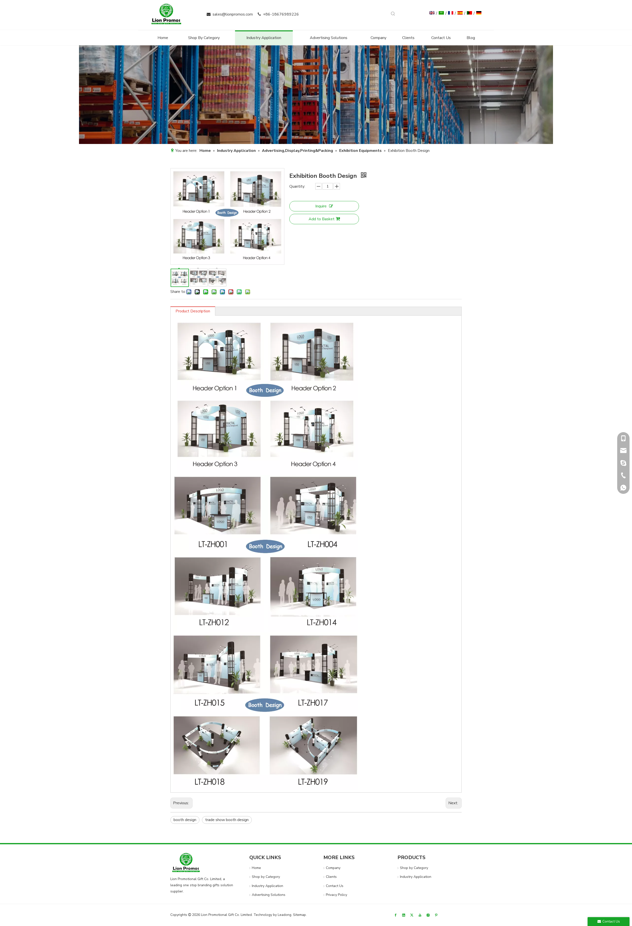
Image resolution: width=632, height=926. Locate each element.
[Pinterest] (436, 915)
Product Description (193, 311)
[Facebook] (395, 915)
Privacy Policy (336, 894)
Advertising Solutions (268, 894)
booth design (185, 820)
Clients (331, 876)
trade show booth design (227, 820)
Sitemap (299, 914)
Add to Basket (322, 219)
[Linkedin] (404, 915)
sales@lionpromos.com (233, 14)
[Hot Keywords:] (393, 13)
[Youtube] (420, 915)
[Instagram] (428, 915)
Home (256, 868)
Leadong (284, 914)
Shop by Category (266, 876)
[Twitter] (412, 915)
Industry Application (267, 886)
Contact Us (334, 886)
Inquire (321, 206)
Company (333, 868)
